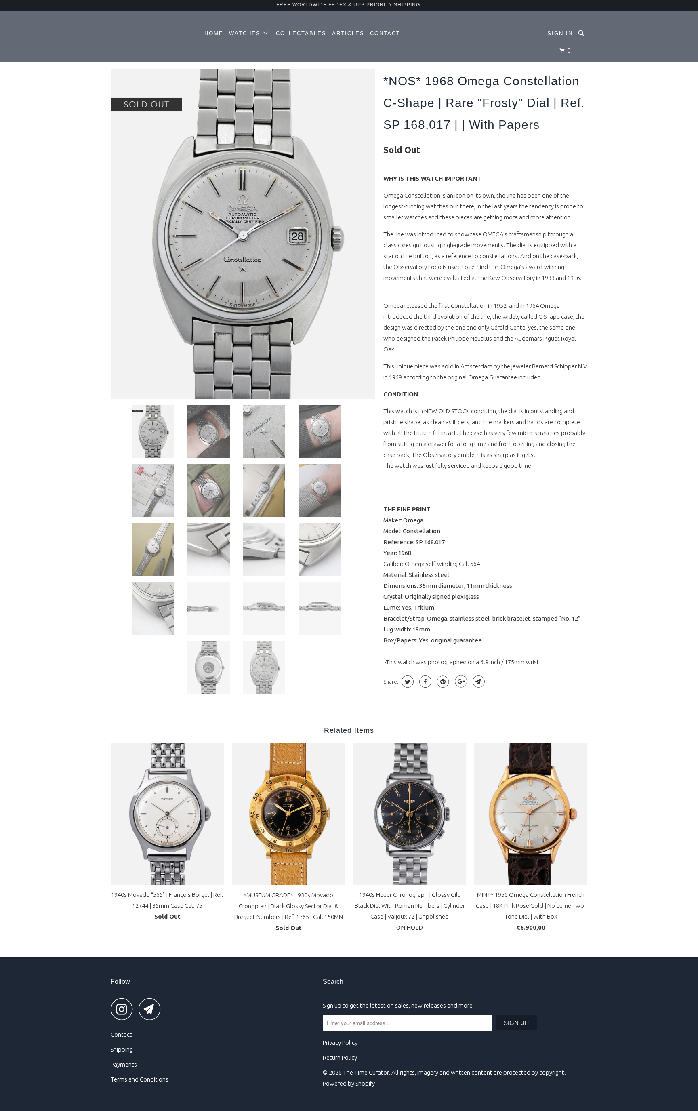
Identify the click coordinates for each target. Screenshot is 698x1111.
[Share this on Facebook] (424, 681)
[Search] (582, 33)
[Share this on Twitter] (406, 681)
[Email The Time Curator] (152, 1009)
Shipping (122, 1049)
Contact (385, 33)
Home (213, 33)
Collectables (301, 33)
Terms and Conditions (139, 1079)
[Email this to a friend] (478, 681)
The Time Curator (366, 1072)
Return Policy (340, 1057)
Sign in (560, 33)
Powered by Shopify (349, 1083)
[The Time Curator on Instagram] (124, 1009)
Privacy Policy (340, 1042)
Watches (246, 33)
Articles (348, 33)
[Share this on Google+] (460, 681)
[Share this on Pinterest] (442, 681)
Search (333, 981)
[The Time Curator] (152, 28)
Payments (124, 1064)
